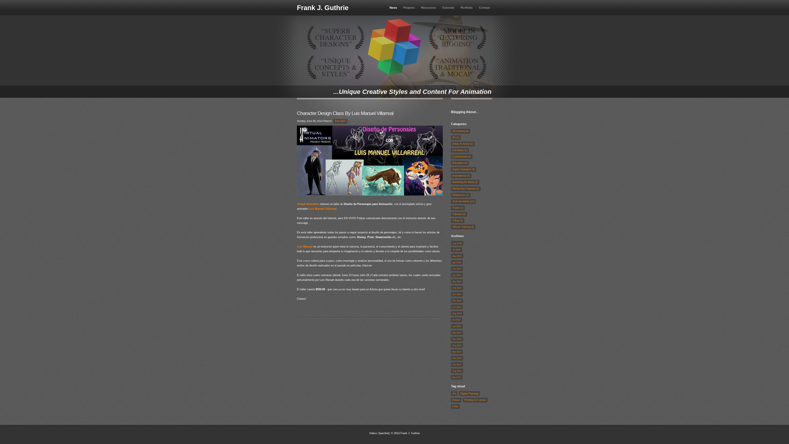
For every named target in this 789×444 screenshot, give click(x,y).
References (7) (460, 195)
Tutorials (448, 7)
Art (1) (455, 137)
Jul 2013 (456, 320)
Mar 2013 (456, 333)
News (393, 7)
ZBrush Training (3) (463, 227)
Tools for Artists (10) (463, 201)
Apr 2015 (456, 262)
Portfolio (467, 7)
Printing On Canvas (475, 400)
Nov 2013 (457, 300)
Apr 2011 (456, 377)
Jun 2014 (456, 269)
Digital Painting (469, 393)
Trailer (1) (457, 208)
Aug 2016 (457, 243)
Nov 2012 (457, 345)
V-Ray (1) (457, 220)
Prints (455, 406)
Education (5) (459, 163)
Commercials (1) (461, 156)
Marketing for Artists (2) (465, 182)
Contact (484, 7)
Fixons (456, 400)
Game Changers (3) (463, 169)
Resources (428, 7)
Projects (409, 7)
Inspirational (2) (461, 176)
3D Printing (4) (460, 131)
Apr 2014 (456, 275)
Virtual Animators (308, 204)
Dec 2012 (457, 339)
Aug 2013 (457, 313)
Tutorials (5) (459, 214)
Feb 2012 (457, 358)
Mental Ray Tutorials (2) (465, 188)
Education (340, 121)
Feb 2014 (457, 288)
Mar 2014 (456, 281)
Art (454, 393)
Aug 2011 (457, 371)
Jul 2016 (456, 250)
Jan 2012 (456, 364)
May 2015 (457, 256)
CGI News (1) (459, 150)
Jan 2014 (456, 294)
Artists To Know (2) (462, 144)
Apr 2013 (456, 326)
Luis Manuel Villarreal (323, 208)
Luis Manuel (305, 246)
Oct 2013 (456, 307)
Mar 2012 (456, 352)
